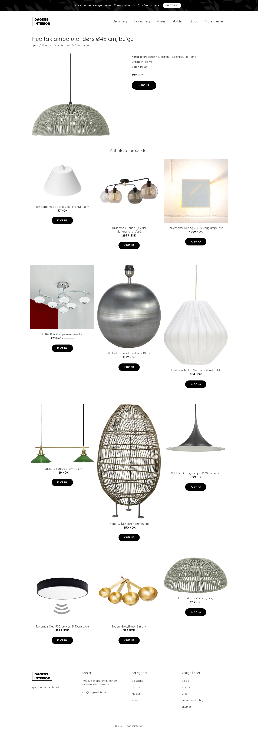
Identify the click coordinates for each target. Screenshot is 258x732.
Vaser (161, 21)
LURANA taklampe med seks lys (62, 334)
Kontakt (186, 687)
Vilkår (185, 693)
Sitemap (187, 706)
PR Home (190, 56)
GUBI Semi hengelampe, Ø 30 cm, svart (195, 473)
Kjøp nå (144, 85)
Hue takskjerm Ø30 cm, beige (196, 598)
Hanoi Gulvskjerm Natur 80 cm (129, 523)
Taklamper (176, 56)
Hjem (35, 45)
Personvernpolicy (192, 700)
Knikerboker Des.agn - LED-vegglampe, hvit (195, 228)
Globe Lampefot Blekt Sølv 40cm (129, 353)
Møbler (177, 21)
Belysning (120, 21)
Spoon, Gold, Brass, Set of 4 (129, 626)
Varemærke (214, 21)
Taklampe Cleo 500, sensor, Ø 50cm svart (62, 626)
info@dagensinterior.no (96, 692)
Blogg (194, 21)
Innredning (142, 21)
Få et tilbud (172, 5)
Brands (164, 56)
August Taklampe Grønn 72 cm (62, 468)
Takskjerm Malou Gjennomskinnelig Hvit (196, 370)
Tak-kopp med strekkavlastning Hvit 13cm (62, 206)
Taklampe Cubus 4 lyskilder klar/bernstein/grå (129, 229)
